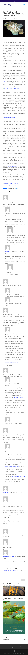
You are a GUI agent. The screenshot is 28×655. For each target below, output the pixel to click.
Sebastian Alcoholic (7, 535)
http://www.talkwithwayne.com (12, 362)
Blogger (5, 18)
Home (5, 646)
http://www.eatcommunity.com (17, 399)
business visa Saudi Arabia (9, 556)
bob (3, 545)
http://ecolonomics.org (18, 397)
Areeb (6, 383)
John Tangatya (8, 251)
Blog (16, 18)
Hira (6, 333)
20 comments (21, 18)
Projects (21, 646)
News (16, 646)
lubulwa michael (6, 201)
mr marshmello (6, 492)
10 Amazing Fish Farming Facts (10, 570)
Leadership (10, 646)
